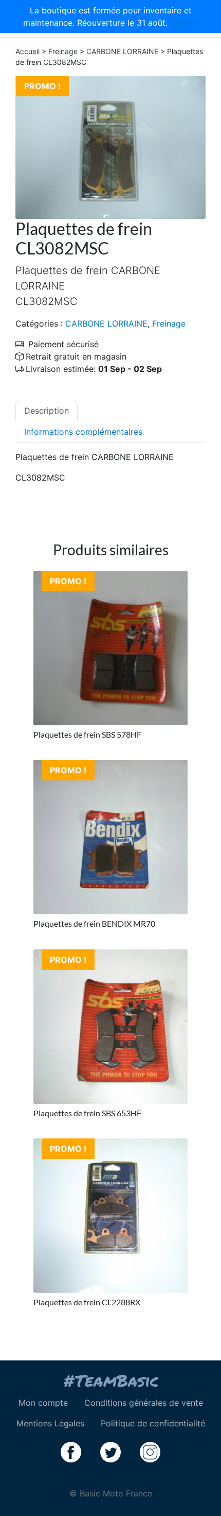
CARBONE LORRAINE (122, 51)
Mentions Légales (50, 1423)
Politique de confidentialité (153, 1423)
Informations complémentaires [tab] (83, 432)
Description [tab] (46, 410)
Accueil (27, 51)
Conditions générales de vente (143, 1403)
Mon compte (43, 1403)
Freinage (63, 51)
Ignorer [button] (184, 23)
